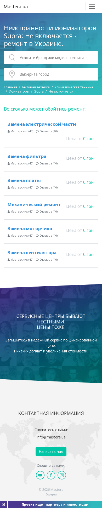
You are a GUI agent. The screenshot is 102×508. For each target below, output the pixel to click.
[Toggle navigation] (92, 6)
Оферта (51, 494)
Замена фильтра (27, 156)
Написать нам (51, 451)
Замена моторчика (30, 228)
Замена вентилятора (32, 252)
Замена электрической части (42, 124)
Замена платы (24, 180)
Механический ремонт (34, 204)
